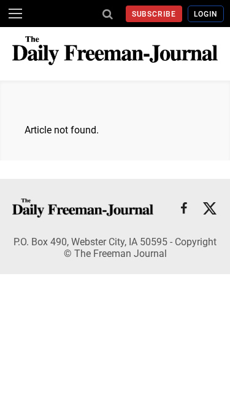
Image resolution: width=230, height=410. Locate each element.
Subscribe (154, 14)
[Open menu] (15, 13)
